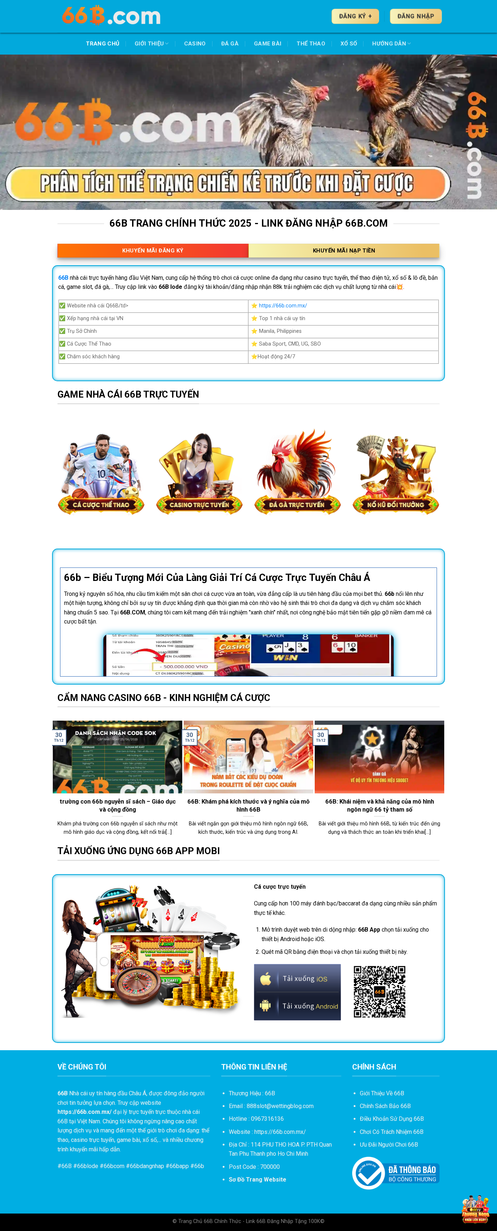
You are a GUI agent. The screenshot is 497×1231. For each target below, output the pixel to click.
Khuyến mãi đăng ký (152, 250)
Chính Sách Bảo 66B (385, 1106)
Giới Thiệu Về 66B (382, 1093)
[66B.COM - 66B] (112, 16)
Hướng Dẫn (389, 43)
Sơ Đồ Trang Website (257, 1179)
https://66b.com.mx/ (283, 306)
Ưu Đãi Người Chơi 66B (389, 1144)
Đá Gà (230, 43)
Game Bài (267, 43)
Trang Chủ (102, 43)
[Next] (441, 782)
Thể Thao (311, 43)
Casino (195, 43)
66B (66, 1166)
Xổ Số (349, 43)
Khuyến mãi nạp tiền (344, 250)
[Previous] (56, 782)
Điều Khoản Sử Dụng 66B (392, 1118)
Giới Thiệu (149, 43)
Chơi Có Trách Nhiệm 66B (392, 1131)
